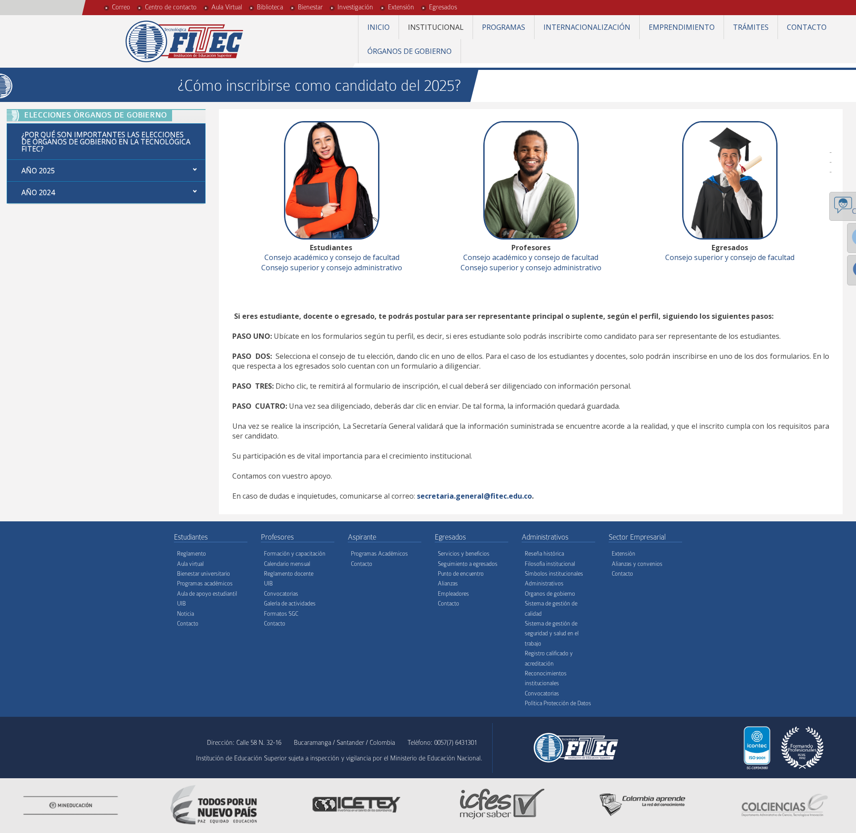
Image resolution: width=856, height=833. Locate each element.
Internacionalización (586, 27)
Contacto (807, 27)
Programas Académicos (379, 553)
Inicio (378, 27)
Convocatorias (281, 593)
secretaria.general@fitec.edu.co (474, 496)
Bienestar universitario (203, 573)
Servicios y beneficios (464, 553)
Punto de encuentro (461, 573)
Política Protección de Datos (558, 703)
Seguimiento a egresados (468, 564)
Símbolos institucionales (554, 573)
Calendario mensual (287, 564)
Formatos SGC (281, 613)
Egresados (443, 7)
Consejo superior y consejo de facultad (729, 257)
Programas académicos (205, 583)
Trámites (751, 27)
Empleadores (453, 593)
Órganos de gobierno (409, 51)
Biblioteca (270, 7)
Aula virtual (190, 564)
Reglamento (191, 553)
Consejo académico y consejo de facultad (331, 257)
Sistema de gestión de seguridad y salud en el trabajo (552, 633)
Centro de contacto (171, 7)
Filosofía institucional (550, 564)
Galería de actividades (290, 603)
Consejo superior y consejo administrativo (331, 267)
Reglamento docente (288, 573)
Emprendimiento (682, 27)
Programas (503, 27)
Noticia (185, 613)
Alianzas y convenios (637, 564)
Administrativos (544, 583)
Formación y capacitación (294, 553)
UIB (181, 603)
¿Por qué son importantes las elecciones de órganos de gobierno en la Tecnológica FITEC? (105, 142)
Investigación (355, 7)
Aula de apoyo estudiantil (207, 593)
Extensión (401, 7)
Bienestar (310, 7)
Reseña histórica (544, 553)
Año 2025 (38, 170)
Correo (121, 7)
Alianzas (448, 583)
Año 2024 (38, 192)
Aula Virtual (226, 7)
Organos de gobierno (550, 593)
